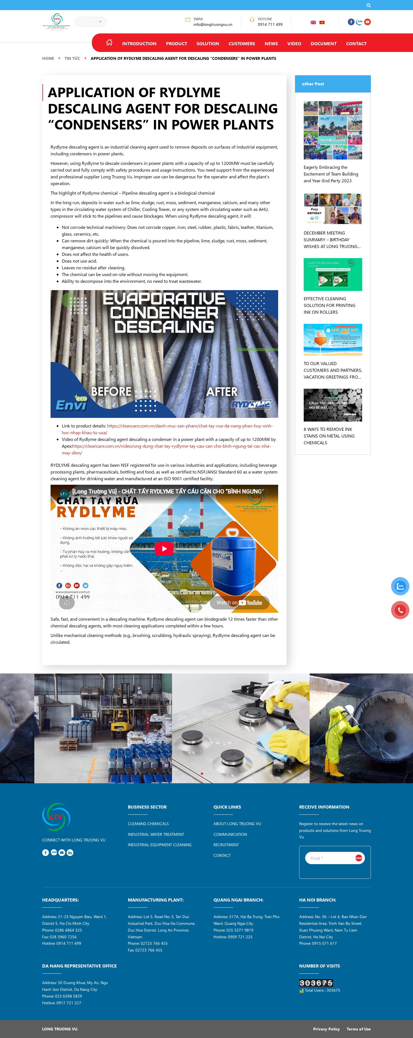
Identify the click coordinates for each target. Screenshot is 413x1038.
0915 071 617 (324, 943)
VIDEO (294, 43)
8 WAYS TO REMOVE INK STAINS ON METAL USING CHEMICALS (329, 435)
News (271, 43)
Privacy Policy (326, 1029)
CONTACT (222, 855)
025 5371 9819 (239, 930)
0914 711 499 (270, 24)
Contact (356, 43)
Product (176, 43)
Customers (242, 43)
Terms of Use (359, 1029)
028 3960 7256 (63, 936)
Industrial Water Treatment (156, 834)
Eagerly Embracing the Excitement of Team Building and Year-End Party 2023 (331, 173)
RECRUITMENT (226, 844)
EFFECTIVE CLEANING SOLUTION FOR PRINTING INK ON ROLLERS (329, 305)
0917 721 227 (68, 1002)
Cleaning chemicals (148, 823)
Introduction (139, 43)
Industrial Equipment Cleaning (160, 844)
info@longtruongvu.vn (213, 24)
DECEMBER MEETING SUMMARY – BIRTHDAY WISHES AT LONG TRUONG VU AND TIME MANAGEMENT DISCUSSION (333, 240)
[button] (202, 774)
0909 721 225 (240, 936)
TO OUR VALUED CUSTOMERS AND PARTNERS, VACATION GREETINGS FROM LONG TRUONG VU (333, 370)
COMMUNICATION (230, 834)
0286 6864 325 (68, 930)
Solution (208, 43)
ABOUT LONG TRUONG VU (237, 823)
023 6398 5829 (68, 996)
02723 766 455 (154, 943)
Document (324, 43)
